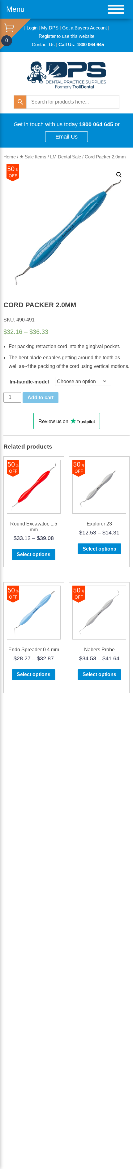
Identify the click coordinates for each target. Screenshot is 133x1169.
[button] (119, 174)
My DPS (49, 27)
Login (32, 27)
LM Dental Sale (65, 156)
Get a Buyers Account (84, 27)
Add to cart (41, 397)
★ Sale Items (32, 156)
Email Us (66, 137)
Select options (33, 554)
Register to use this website (66, 36)
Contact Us (43, 44)
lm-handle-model (29, 381)
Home (9, 156)
